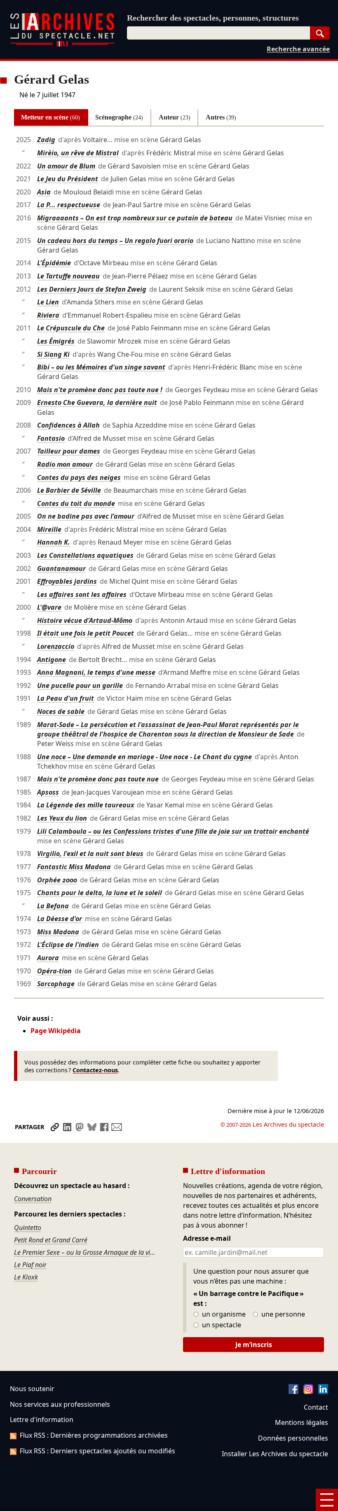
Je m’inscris (253, 1344)
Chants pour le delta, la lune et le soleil (99, 892)
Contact (316, 1407)
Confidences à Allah (68, 425)
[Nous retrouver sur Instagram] (308, 1391)
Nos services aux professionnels (60, 1404)
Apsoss (48, 792)
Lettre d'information (41, 1419)
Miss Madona (58, 931)
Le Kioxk (26, 1277)
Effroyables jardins (67, 581)
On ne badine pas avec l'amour (85, 516)
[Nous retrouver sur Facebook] (293, 1391)
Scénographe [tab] (119, 117)
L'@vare (49, 607)
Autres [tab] (221, 117)
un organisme (223, 1314)
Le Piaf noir (30, 1264)
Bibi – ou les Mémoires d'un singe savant (101, 367)
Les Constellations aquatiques (85, 555)
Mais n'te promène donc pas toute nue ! (99, 389)
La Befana (53, 905)
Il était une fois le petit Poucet (85, 633)
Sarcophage (56, 983)
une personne (282, 1314)
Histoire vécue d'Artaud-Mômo (84, 620)
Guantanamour (61, 568)
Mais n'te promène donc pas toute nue (98, 779)
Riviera (48, 315)
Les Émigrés (56, 341)
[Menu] (327, 1500)
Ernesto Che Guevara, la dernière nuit (97, 402)
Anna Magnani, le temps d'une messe (96, 672)
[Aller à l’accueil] (62, 44)
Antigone (51, 659)
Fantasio (51, 438)
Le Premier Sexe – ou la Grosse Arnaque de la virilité (84, 1252)
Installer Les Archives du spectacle (275, 1453)
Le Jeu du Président (67, 178)
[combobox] (218, 33)
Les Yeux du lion (62, 818)
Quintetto (27, 1227)
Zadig (46, 139)
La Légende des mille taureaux (85, 804)
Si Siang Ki (53, 354)
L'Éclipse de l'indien (68, 944)
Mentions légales (301, 1422)
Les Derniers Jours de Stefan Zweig (91, 289)
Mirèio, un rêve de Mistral (78, 152)
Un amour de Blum (66, 166)
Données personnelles (293, 1438)
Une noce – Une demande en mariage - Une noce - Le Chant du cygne (144, 756)
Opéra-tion (54, 970)
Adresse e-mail (207, 1238)
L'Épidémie (54, 262)
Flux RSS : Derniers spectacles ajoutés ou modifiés (97, 1450)
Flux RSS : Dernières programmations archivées (94, 1435)
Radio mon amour (65, 464)
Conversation (33, 1198)
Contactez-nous (95, 1070)
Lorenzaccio (55, 646)
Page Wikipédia (56, 1030)
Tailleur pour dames (68, 451)
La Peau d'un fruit (65, 698)
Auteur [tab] (174, 117)
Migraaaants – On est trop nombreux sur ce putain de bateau (134, 217)
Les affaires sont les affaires (82, 594)
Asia (44, 191)
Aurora (48, 957)
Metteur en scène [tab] (50, 117)
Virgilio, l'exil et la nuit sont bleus (90, 853)
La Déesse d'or (59, 918)
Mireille (49, 529)
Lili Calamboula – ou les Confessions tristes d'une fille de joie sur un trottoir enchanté (173, 831)
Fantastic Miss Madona (74, 866)
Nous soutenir (32, 1388)
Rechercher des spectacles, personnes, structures (213, 17)
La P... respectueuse (68, 204)
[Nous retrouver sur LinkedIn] (323, 1391)
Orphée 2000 (57, 879)
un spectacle (220, 1325)
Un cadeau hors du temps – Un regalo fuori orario (115, 240)
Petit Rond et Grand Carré (50, 1239)
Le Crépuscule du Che (71, 327)
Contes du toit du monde (76, 503)
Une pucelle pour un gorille (80, 685)
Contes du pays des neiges (79, 477)
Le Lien (48, 301)
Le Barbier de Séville (69, 490)
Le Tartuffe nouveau (68, 276)
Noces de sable (60, 711)
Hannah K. (53, 542)
